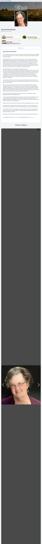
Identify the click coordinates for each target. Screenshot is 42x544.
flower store (32, 117)
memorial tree (16, 117)
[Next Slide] (39, 384)
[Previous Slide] (3, 384)
